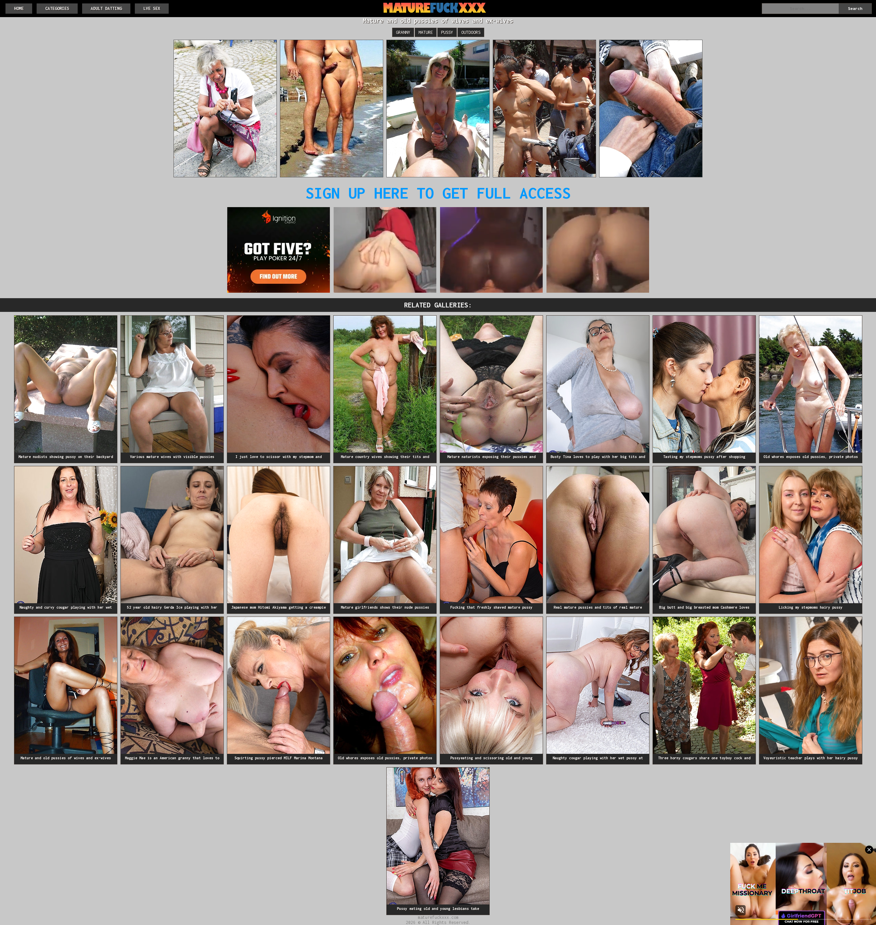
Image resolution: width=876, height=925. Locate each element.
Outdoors (470, 32)
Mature (425, 32)
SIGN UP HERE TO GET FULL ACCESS (438, 193)
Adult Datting (106, 8)
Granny (403, 32)
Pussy (447, 32)
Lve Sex (151, 8)
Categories (57, 8)
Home (19, 8)
